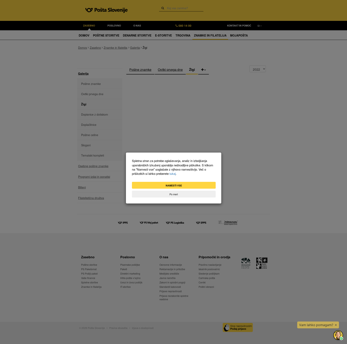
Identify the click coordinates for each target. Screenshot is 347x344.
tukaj (172, 173)
